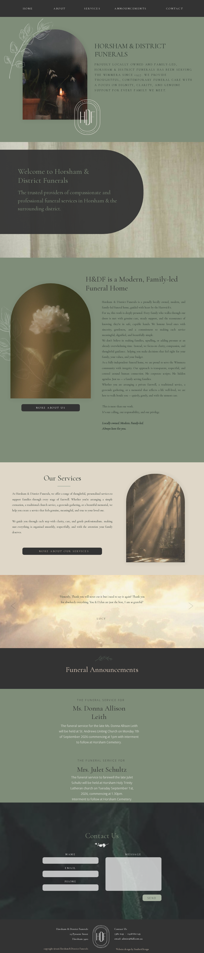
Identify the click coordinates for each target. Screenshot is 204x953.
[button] (27, 8)
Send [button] (152, 898)
